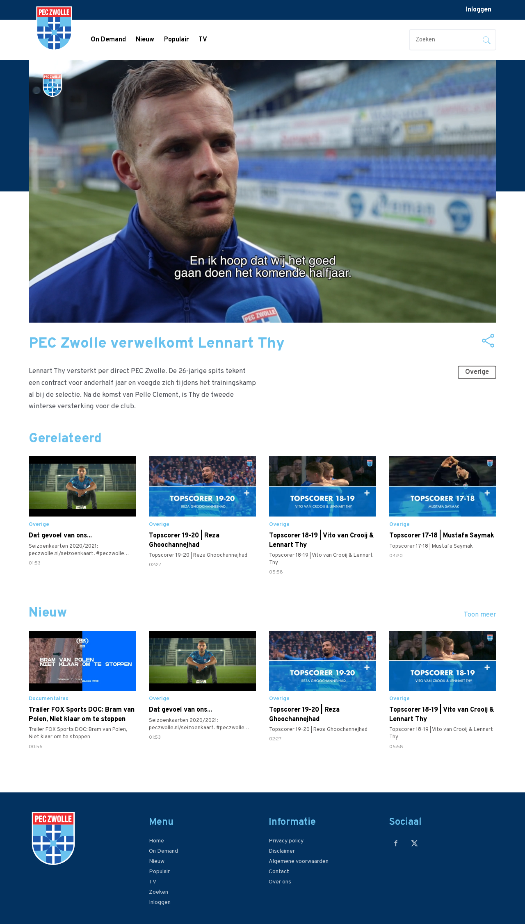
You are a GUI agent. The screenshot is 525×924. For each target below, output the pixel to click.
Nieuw (145, 39)
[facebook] (396, 843)
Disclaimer (282, 851)
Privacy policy (286, 841)
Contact (279, 871)
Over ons (280, 881)
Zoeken (158, 892)
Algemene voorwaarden (299, 861)
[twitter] (414, 843)
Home (156, 841)
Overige (477, 372)
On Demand (108, 39)
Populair (176, 39)
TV (203, 39)
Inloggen (478, 10)
